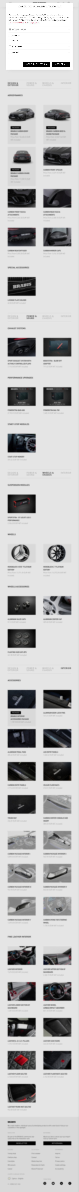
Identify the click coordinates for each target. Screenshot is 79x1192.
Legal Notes (34, 22)
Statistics (16, 35)
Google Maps (17, 46)
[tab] (39, 29)
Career (15, 41)
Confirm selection (36, 64)
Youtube (15, 52)
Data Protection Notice (17, 22)
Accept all (61, 64)
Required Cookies (19, 29)
